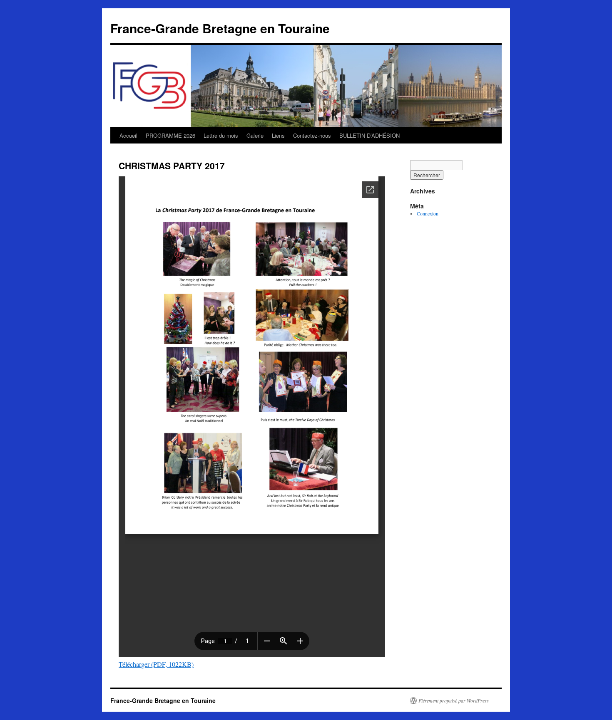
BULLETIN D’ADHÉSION (369, 135)
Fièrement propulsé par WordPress (453, 700)
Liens (278, 135)
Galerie (255, 135)
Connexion (427, 213)
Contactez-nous (312, 135)
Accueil (128, 135)
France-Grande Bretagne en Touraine (220, 28)
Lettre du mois (221, 135)
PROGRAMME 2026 (170, 135)
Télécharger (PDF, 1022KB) (156, 664)
